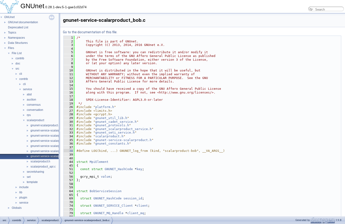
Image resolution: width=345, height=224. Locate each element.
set (29, 177)
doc (17, 63)
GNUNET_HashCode (119, 169)
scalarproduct (35, 120)
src (17, 68)
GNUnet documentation (23, 22)
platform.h (104, 107)
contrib (19, 58)
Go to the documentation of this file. (90, 32)
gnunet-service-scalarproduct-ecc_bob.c (56, 140)
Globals (17, 207)
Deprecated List (18, 27)
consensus (34, 104)
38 (68, 151)
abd (29, 94)
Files (11, 48)
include (24, 187)
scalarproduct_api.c (43, 166)
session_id (132, 198)
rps (29, 115)
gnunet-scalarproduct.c (45, 125)
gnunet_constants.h (112, 143)
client (142, 205)
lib (20, 192)
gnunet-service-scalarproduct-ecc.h (53, 130)
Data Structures (18, 43)
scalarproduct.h (40, 161)
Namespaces (16, 37)
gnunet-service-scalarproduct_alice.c (54, 151)
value (105, 176)
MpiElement (99, 162)
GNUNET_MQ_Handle (108, 213)
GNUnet (9, 17)
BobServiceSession (106, 191)
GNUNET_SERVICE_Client (113, 205)
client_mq (135, 213)
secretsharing (35, 171)
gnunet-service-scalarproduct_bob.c (54, 156)
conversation (35, 110)
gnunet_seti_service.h (115, 132)
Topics (12, 32)
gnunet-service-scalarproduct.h (50, 146)
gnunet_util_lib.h (111, 118)
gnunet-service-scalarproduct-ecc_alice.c (57, 135)
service (27, 89)
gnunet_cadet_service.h (116, 121)
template (32, 182)
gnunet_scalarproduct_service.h (123, 129)
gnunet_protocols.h (112, 125)
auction (31, 99)
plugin (23, 197)
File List (17, 53)
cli (20, 73)
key (139, 169)
